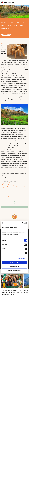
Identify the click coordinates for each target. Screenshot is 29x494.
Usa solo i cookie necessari (14, 270)
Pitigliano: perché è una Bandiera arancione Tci (13, 183)
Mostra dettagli (21, 258)
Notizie (3, 20)
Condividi (3, 196)
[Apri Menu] (27, 2)
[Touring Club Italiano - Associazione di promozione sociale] (7, 2)
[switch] (25, 245)
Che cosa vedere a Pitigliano (9, 185)
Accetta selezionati (14, 266)
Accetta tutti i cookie (14, 262)
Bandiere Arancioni (12, 20)
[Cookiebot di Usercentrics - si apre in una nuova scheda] (21, 223)
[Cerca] (24, 2)
